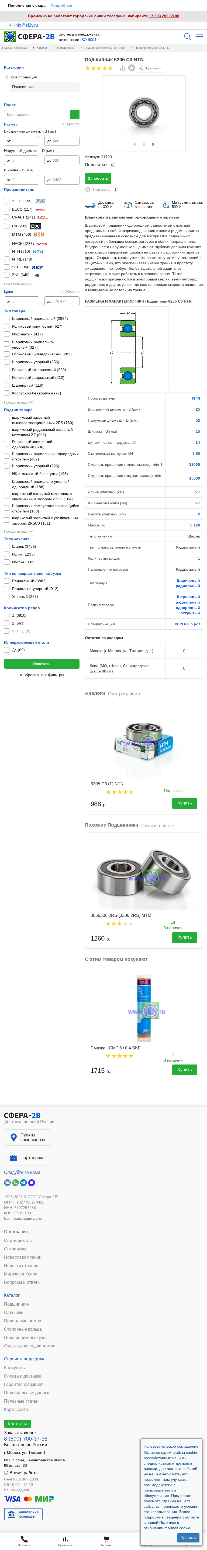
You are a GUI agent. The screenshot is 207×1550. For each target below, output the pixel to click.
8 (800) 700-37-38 (25, 1439)
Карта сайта (16, 1409)
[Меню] (199, 36)
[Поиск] (187, 36)
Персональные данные (27, 1393)
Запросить (98, 178)
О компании (16, 1231)
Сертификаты (18, 1241)
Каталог (12, 1295)
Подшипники (17, 1304)
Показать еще (16, 284)
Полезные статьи (21, 1401)
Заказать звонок (20, 1432)
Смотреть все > (124, 693)
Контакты (17, 1423)
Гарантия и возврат (23, 1384)
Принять (188, 1538)
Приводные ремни (22, 1321)
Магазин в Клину (20, 1274)
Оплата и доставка (23, 1376)
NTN (196, 398)
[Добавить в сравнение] (122, 68)
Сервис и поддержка (25, 1358)
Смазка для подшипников (30, 1346)
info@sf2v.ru (26, 25)
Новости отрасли (21, 1266)
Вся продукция (24, 77)
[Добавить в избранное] (132, 68)
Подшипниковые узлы (26, 1338)
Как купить (14, 1368)
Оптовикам (15, 1249)
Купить (185, 803)
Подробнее (61, 5)
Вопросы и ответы (22, 1282)
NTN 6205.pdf (187, 624)
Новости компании (23, 1257)
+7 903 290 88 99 (164, 16)
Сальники (13, 1312)
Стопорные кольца (23, 1329)
